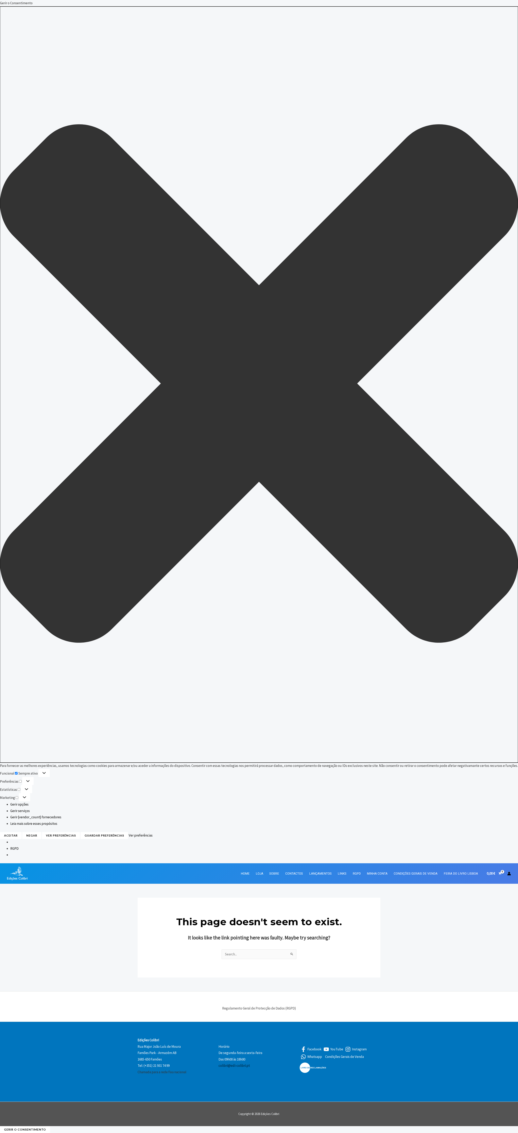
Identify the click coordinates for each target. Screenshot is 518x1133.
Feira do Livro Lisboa (461, 873)
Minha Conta (377, 873)
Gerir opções (19, 804)
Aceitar (11, 835)
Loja (259, 873)
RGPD (14, 848)
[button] (259, 384)
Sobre (274, 873)
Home (245, 873)
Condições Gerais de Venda (415, 873)
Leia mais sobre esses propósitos (33, 823)
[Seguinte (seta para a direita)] (511, 566)
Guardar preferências (104, 835)
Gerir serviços (20, 811)
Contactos (294, 873)
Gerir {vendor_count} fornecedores (35, 817)
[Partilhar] (504, 4)
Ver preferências (61, 835)
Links (342, 873)
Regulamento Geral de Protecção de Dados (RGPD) (259, 1008)
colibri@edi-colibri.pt (234, 1065)
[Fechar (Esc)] (513, 4)
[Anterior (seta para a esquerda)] (7, 566)
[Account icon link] (509, 873)
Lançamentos (320, 873)
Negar (31, 835)
